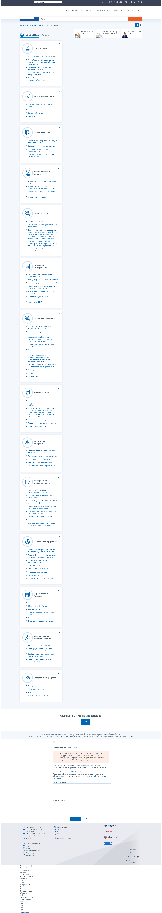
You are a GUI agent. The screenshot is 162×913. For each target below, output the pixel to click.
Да (86, 721)
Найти (135, 19)
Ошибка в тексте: (59, 800)
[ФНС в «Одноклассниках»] (134, 2)
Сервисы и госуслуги (102, 10)
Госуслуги (45, 35)
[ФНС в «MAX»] (141, 2)
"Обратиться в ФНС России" (70, 772)
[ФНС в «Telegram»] (137, 2)
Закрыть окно (25, 912)
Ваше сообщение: (59, 782)
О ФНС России (71, 10)
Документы (118, 10)
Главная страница (25, 25)
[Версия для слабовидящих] (104, 2)
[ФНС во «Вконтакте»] (131, 2)
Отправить (75, 819)
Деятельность (86, 10)
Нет (75, 721)
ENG (139, 10)
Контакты (129, 10)
